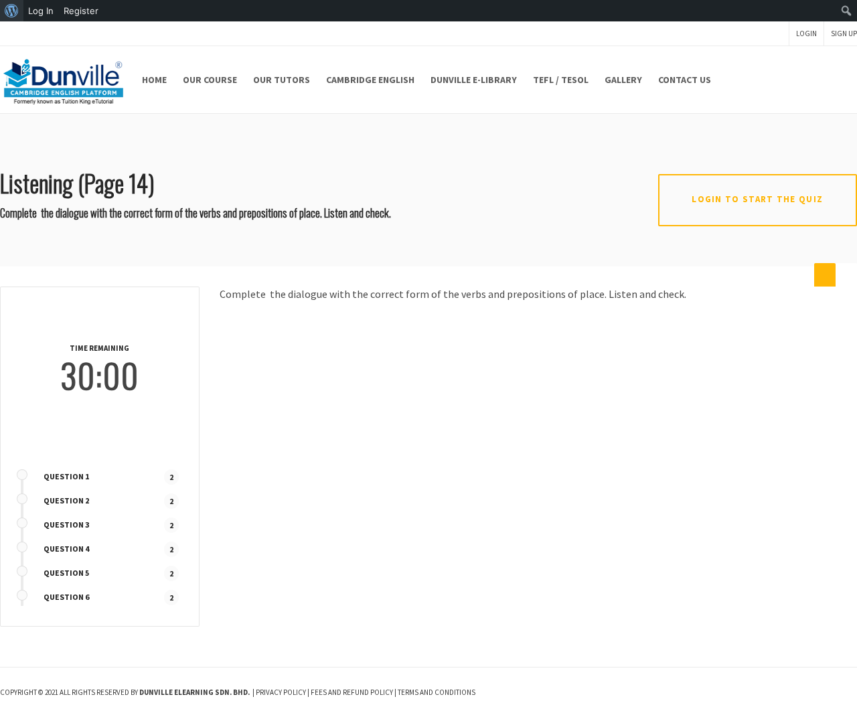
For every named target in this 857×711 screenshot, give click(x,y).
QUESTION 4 (66, 549)
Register (81, 10)
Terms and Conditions (436, 692)
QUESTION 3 (66, 525)
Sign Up (844, 33)
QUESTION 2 (66, 500)
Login (806, 33)
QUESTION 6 (66, 597)
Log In (41, 10)
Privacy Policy (281, 692)
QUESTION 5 (66, 573)
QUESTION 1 (66, 476)
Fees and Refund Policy (352, 692)
